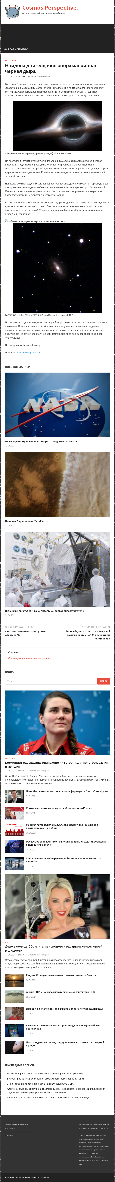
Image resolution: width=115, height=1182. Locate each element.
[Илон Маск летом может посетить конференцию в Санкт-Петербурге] (14, 801)
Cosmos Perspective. (50, 7)
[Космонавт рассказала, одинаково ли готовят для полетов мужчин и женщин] (57, 755)
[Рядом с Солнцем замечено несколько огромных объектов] (14, 985)
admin (23, 76)
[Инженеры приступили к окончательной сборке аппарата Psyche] (57, 607)
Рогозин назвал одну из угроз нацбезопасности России (59, 808)
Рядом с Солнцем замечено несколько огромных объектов (61, 975)
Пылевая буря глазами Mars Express (27, 521)
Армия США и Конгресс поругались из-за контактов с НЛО (60, 991)
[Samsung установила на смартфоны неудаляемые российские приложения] (14, 1036)
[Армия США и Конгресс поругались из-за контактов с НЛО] (14, 1002)
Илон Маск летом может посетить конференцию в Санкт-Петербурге (67, 791)
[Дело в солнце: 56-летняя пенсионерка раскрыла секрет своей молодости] (57, 939)
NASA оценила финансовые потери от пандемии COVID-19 (41, 441)
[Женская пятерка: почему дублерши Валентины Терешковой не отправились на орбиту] (14, 835)
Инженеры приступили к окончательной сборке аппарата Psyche (44, 610)
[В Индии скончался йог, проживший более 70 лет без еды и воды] (14, 1019)
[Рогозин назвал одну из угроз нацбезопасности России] (14, 818)
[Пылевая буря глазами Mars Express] (57, 517)
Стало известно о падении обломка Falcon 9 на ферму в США (40, 1083)
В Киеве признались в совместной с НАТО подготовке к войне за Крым (45, 1078)
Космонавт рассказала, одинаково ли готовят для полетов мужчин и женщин (48, 1097)
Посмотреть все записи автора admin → (31, 658)
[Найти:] (57, 681)
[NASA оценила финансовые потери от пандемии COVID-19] (57, 438)
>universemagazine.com (28, 352)
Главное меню (18, 49)
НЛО (7, 942)
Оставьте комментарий (39, 76)
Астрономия (11, 60)
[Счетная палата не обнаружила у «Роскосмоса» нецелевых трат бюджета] (14, 868)
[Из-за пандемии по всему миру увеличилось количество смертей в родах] (14, 1052)
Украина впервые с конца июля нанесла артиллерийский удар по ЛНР (45, 1073)
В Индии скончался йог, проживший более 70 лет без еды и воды (64, 1008)
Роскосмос (10, 758)
